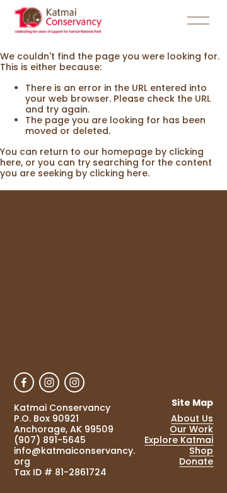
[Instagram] (49, 382)
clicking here (119, 173)
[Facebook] (24, 382)
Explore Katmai (178, 440)
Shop (201, 451)
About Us (192, 418)
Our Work (191, 429)
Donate (196, 461)
